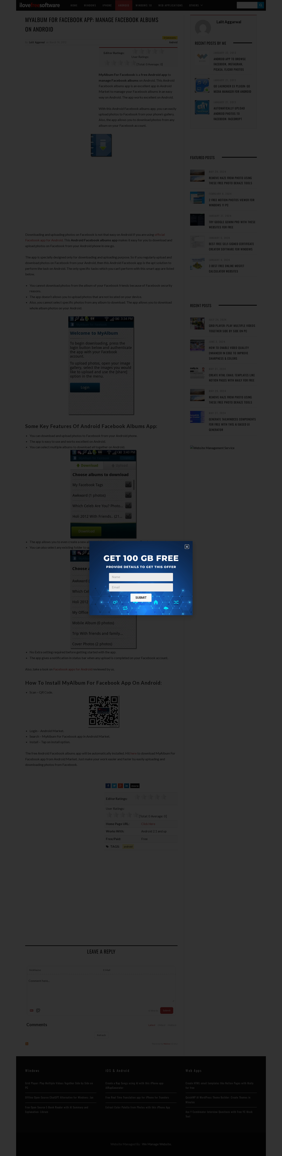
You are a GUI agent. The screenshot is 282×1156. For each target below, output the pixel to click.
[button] (186, 546)
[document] (141, 578)
